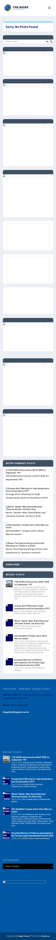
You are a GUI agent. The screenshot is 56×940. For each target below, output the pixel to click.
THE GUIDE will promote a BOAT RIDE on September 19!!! (31, 583)
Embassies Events (37, 592)
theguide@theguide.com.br (16, 712)
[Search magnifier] (51, 42)
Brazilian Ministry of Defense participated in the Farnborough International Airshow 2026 (29, 662)
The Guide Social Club (34, 653)
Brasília (29, 587)
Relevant (17, 596)
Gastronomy (37, 648)
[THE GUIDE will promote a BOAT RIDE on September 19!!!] (9, 583)
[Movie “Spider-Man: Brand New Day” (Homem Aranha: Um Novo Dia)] (9, 622)
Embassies (34, 589)
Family (29, 594)
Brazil (35, 587)
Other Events (37, 594)
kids (44, 648)
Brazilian (42, 587)
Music (16, 650)
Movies (29, 629)
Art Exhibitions (31, 641)
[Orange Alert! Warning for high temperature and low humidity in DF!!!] (9, 607)
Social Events (27, 596)
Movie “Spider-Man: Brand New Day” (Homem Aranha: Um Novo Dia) (31, 622)
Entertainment (20, 594)
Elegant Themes (23, 936)
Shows (46, 650)
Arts (26, 626)
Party (33, 650)
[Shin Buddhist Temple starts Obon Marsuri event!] (9, 637)
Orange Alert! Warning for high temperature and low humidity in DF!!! (32, 607)
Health (29, 613)
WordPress (46, 936)
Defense (41, 668)
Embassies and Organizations (40, 765)
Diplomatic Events (21, 589)
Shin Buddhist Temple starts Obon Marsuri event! (30, 637)
